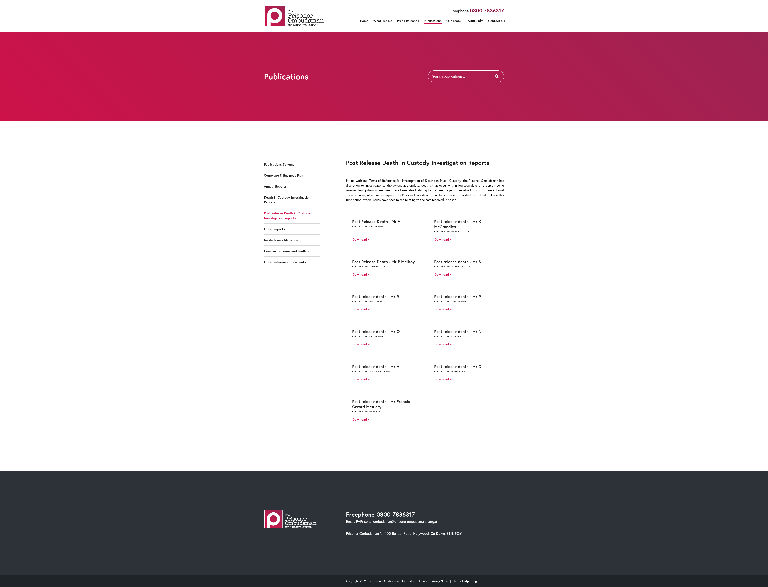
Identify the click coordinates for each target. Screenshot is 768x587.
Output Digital (471, 581)
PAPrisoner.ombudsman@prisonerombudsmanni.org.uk (397, 521)
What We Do (382, 21)
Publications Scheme (279, 164)
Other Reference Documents (285, 262)
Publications (433, 21)
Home (364, 21)
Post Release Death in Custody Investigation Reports (287, 215)
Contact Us (496, 21)
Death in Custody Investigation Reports (287, 199)
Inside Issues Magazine (281, 240)
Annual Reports (275, 186)
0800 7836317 (487, 10)
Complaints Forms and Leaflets (287, 251)
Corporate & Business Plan (283, 175)
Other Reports (274, 229)
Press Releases (408, 21)
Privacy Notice (440, 581)
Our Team (453, 21)
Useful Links (474, 21)
